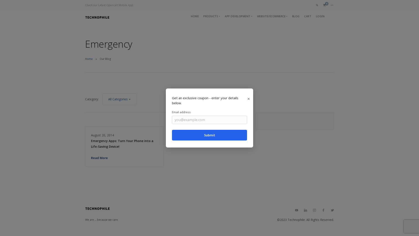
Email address (181, 112)
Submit (209, 135)
